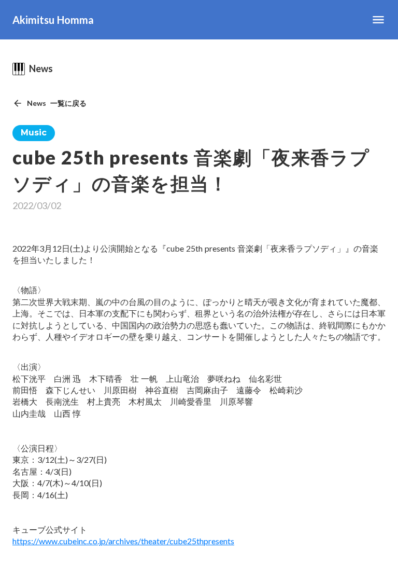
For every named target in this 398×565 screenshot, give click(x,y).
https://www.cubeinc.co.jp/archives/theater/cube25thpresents (123, 541)
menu (378, 19)
